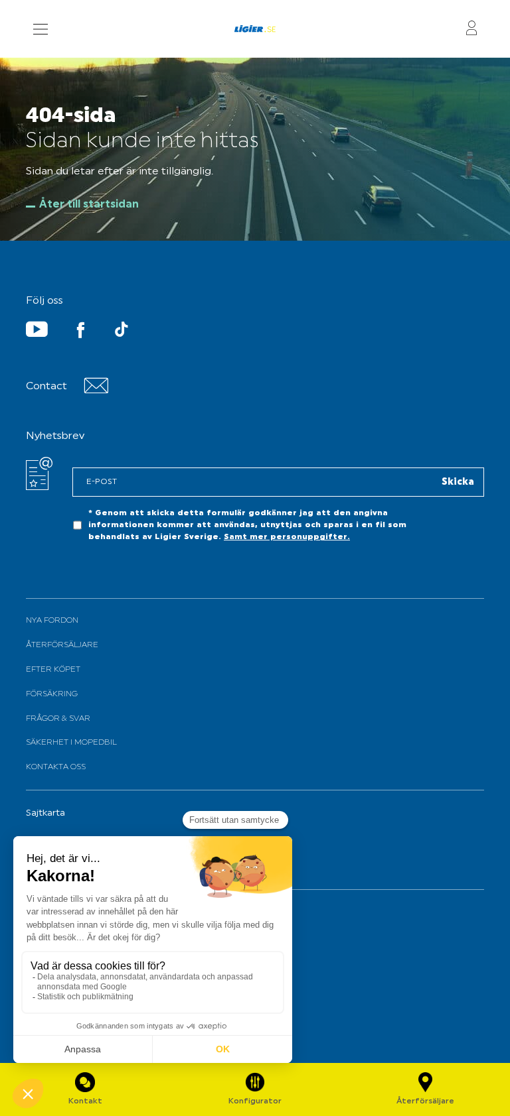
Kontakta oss (56, 767)
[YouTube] (37, 332)
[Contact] (96, 391)
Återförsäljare (62, 645)
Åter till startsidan (89, 205)
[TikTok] (121, 332)
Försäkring (52, 694)
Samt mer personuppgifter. (287, 537)
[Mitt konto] (471, 29)
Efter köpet (53, 670)
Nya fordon (52, 621)
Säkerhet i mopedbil (71, 743)
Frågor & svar (58, 719)
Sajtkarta (45, 813)
